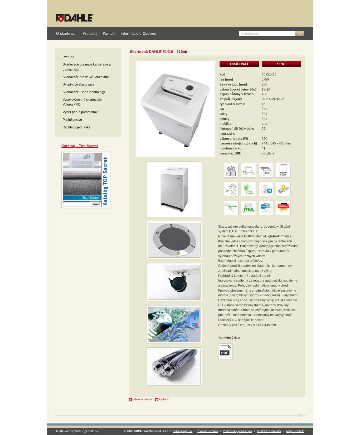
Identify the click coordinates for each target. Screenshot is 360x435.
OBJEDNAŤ (239, 64)
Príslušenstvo (72, 120)
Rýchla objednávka (76, 127)
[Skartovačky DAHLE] (75, 18)
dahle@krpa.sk (182, 431)
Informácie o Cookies (138, 33)
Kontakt (109, 33)
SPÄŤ (281, 64)
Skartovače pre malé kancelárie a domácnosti (87, 67)
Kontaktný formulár (269, 431)
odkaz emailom (142, 399)
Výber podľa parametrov (80, 112)
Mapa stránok (295, 431)
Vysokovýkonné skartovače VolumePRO (82, 102)
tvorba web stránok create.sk (77, 431)
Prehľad (68, 57)
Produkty (90, 33)
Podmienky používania (237, 431)
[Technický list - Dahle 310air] (226, 361)
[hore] (180, 415)
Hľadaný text (249, 33)
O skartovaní (66, 33)
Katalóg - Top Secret (79, 146)
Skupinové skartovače (78, 84)
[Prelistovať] (87, 210)
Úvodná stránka (207, 431)
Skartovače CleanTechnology (84, 92)
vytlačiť (163, 399)
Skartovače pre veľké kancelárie (86, 77)
